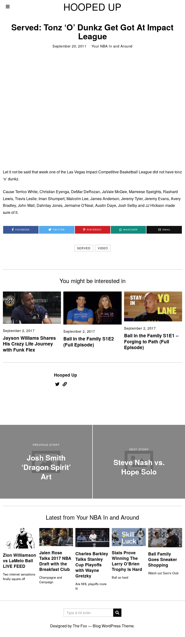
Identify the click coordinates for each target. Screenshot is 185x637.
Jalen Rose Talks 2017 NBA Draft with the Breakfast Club (55, 560)
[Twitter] (57, 384)
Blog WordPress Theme (113, 626)
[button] (117, 613)
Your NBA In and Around (112, 45)
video (103, 248)
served (84, 248)
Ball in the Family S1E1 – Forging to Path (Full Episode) (151, 341)
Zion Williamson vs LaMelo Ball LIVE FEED (19, 560)
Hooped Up (65, 375)
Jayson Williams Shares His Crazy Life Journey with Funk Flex (29, 343)
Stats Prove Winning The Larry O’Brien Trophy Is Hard (127, 560)
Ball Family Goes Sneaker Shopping (162, 559)
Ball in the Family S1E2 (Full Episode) (88, 341)
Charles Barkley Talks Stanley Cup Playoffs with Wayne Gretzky (91, 564)
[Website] (64, 384)
